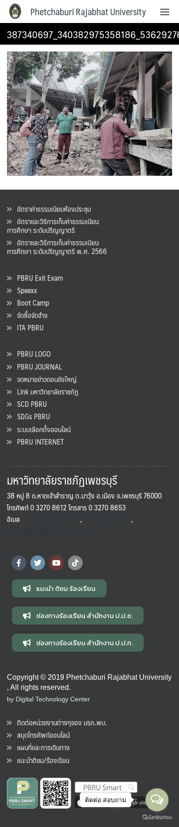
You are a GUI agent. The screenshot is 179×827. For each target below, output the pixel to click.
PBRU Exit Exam (37, 278)
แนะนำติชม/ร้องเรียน (40, 760)
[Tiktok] (75, 562)
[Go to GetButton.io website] (157, 818)
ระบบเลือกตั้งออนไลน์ (41, 429)
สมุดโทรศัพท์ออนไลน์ (40, 735)
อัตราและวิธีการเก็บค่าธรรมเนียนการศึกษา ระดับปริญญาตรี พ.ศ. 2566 (57, 246)
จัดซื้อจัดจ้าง (29, 315)
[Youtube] (56, 562)
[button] (59, 588)
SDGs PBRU (30, 416)
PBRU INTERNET (37, 441)
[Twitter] (37, 562)
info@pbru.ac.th (106, 519)
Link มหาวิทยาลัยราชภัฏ (44, 391)
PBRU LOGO (30, 353)
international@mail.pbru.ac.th (48, 531)
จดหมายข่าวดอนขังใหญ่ (44, 379)
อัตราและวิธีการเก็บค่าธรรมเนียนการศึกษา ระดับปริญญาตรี (53, 225)
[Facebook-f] (18, 562)
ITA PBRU (27, 327)
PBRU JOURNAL (36, 366)
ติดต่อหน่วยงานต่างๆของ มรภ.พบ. (59, 722)
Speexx (24, 290)
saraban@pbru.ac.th (51, 519)
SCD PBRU (29, 404)
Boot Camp (30, 302)
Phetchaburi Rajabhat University (88, 11)
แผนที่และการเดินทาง (40, 747)
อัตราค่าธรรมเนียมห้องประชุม (51, 208)
